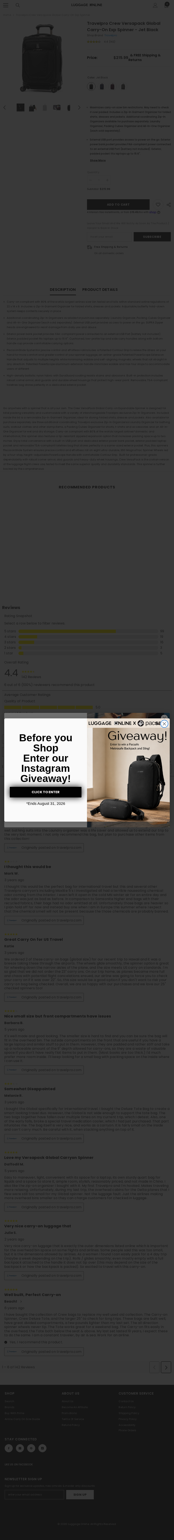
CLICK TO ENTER (46, 792)
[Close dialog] (164, 723)
